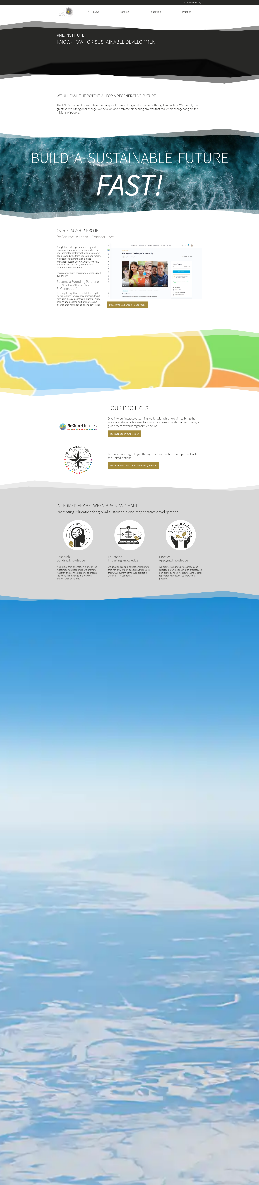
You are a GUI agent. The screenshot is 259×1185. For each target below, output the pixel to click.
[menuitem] (92, 12)
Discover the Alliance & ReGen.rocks (127, 304)
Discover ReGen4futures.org (124, 433)
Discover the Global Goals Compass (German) (133, 465)
